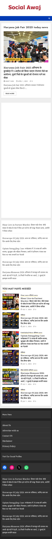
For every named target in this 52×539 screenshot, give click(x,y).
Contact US (7, 436)
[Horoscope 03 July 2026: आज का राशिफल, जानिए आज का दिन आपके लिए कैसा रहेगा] (10, 320)
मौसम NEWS (24, 370)
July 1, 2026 (27, 384)
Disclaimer (7, 441)
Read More (10, 94)
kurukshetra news (13, 59)
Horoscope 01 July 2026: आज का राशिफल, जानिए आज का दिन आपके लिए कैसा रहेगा (34, 395)
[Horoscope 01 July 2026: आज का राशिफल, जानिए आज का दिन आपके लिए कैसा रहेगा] (10, 395)
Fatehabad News (27, 333)
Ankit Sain (10, 81)
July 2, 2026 (27, 364)
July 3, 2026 (27, 310)
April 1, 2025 (23, 81)
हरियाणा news (26, 59)
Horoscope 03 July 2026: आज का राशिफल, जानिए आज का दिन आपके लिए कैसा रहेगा (34, 321)
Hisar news (25, 295)
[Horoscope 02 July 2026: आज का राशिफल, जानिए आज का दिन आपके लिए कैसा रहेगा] (10, 358)
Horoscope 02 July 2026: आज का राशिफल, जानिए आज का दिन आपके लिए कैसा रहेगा (34, 358)
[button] (49, 18)
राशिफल (23, 315)
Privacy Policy (8, 446)
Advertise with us (10, 430)
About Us (6, 425)
